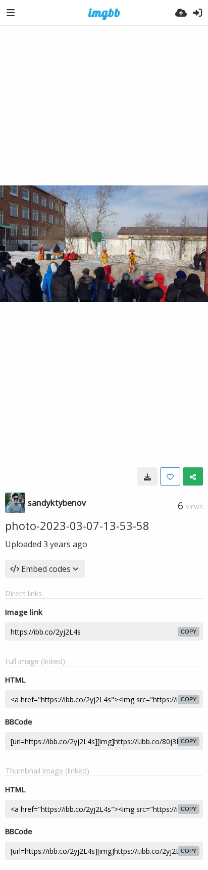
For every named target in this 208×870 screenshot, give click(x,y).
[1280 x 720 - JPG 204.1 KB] (147, 476)
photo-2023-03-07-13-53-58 (77, 525)
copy (188, 632)
